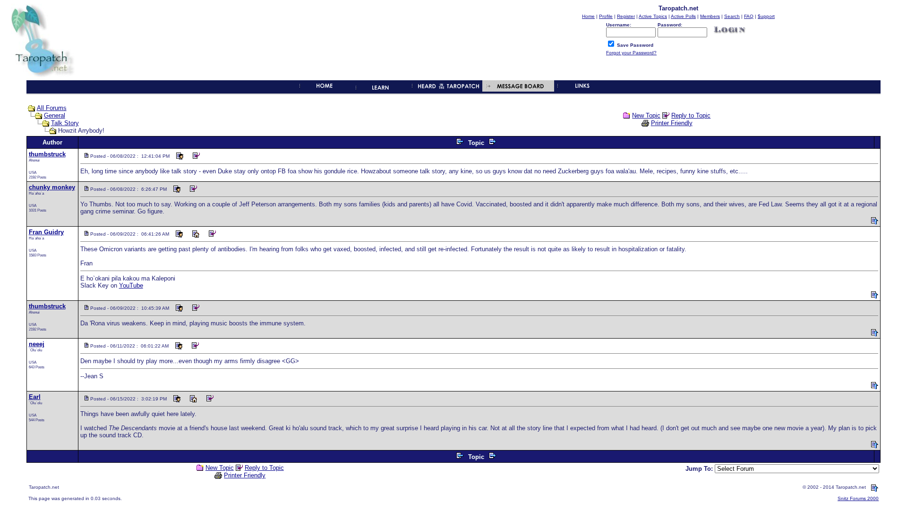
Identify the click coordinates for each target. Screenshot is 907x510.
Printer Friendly (672, 123)
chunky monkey (52, 187)
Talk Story (65, 123)
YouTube (131, 285)
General (54, 115)
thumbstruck (47, 154)
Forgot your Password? (631, 52)
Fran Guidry (46, 232)
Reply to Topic (690, 115)
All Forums (52, 107)
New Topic (646, 115)
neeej (36, 344)
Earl (35, 396)
